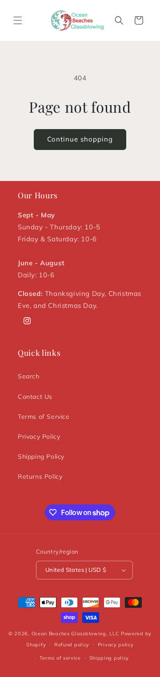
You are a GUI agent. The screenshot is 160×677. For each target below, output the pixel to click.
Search (29, 376)
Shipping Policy (41, 457)
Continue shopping (80, 139)
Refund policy (71, 645)
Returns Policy (40, 476)
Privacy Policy (39, 437)
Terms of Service (44, 417)
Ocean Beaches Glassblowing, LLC (76, 633)
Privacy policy (116, 645)
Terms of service (60, 658)
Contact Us (35, 397)
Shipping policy (109, 658)
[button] (18, 20)
